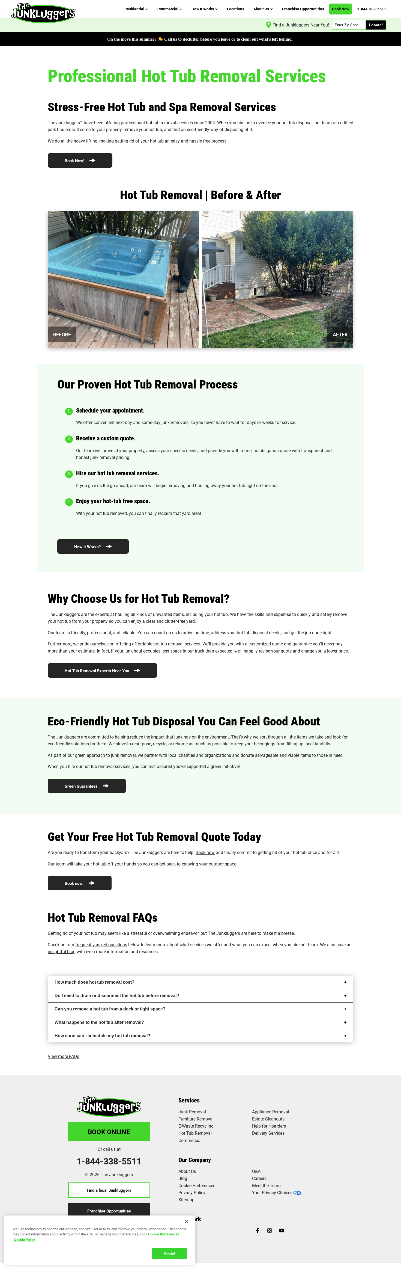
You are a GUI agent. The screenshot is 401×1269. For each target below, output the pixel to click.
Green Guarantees (82, 786)
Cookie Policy (24, 1239)
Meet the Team (266, 1185)
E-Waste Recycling (196, 1125)
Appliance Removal (270, 1111)
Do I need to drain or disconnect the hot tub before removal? (117, 995)
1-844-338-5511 (109, 1161)
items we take (310, 737)
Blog (182, 1178)
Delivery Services (268, 1132)
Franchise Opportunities (109, 1211)
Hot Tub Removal (195, 1132)
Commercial (190, 1140)
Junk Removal (192, 1111)
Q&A (256, 1171)
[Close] (187, 1221)
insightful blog (62, 951)
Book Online (109, 1131)
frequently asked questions (101, 944)
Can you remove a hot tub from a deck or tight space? (110, 1009)
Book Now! (75, 160)
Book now (205, 852)
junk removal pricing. (110, 457)
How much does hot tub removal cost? (94, 982)
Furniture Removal (196, 1118)
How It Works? (88, 546)
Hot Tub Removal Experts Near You (97, 670)
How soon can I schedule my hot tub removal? (102, 1035)
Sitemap (186, 1199)
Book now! (75, 883)
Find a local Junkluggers (109, 1190)
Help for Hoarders (269, 1125)
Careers (259, 1178)
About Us (187, 1171)
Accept (169, 1253)
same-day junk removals (165, 422)
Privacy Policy (191, 1192)
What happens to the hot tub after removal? (99, 1022)
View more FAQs (63, 1056)
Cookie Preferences (163, 1234)
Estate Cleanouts (268, 1118)
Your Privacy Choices (272, 1192)
